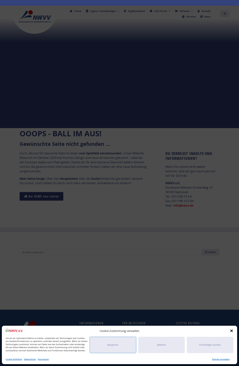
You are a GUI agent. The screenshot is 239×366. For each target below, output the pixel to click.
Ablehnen (161, 344)
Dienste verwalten (221, 359)
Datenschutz (30, 359)
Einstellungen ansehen (210, 344)
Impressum (43, 359)
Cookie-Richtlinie (14, 359)
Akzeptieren (112, 344)
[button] (231, 331)
